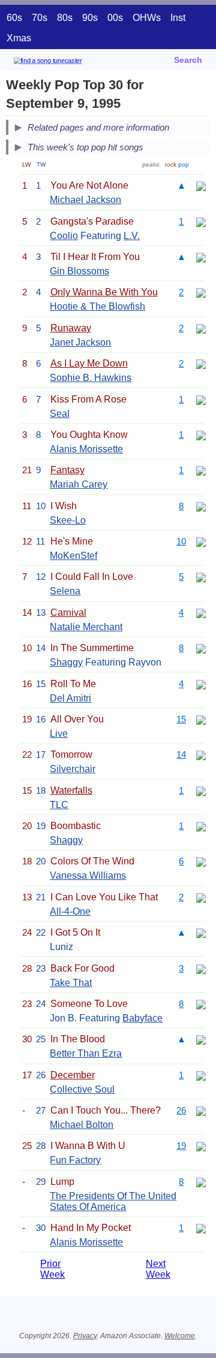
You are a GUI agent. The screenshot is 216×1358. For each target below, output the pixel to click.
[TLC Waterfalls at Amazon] (201, 790)
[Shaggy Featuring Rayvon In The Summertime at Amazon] (201, 648)
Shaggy (66, 662)
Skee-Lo (68, 520)
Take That (71, 983)
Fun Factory (75, 1160)
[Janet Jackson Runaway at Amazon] (201, 328)
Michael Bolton (81, 1125)
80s (65, 18)
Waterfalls (71, 790)
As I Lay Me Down (89, 363)
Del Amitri (70, 698)
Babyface (142, 1018)
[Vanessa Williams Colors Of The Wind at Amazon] (201, 861)
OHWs (147, 18)
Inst (177, 18)
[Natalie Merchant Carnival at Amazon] (201, 612)
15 (181, 719)
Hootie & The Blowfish (97, 306)
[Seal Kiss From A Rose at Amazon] (201, 399)
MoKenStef (73, 556)
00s (115, 18)
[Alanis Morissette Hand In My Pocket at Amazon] (201, 1228)
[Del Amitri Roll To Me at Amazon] (201, 684)
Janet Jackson (80, 342)
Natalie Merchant (86, 627)
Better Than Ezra (86, 1053)
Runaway (70, 328)
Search (188, 60)
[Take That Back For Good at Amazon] (201, 968)
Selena (65, 591)
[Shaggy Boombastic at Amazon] (201, 826)
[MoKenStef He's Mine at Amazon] (201, 541)
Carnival (68, 612)
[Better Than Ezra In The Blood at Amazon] (201, 1039)
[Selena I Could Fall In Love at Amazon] (201, 576)
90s (90, 18)
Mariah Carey (78, 484)
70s (39, 18)
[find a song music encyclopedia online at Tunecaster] (65, 63)
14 (181, 754)
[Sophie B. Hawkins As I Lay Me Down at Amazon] (201, 363)
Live (59, 733)
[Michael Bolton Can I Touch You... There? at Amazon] (201, 1110)
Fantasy (67, 470)
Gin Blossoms (79, 271)
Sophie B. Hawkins (90, 378)
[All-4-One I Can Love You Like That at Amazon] (201, 897)
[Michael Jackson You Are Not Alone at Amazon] (201, 185)
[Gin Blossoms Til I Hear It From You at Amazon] (201, 257)
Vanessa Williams (88, 875)
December (72, 1075)
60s (14, 18)
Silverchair (72, 769)
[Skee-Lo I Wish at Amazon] (201, 506)
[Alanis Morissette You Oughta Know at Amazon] (201, 435)
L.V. (132, 236)
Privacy (85, 1336)
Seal (60, 414)
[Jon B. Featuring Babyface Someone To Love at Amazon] (201, 1004)
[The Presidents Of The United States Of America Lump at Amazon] (201, 1181)
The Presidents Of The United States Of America (113, 1201)
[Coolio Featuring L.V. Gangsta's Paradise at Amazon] (201, 221)
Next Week (158, 1269)
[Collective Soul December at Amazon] (201, 1075)
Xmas (19, 38)
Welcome (179, 1336)
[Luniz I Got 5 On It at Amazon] (201, 932)
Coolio (64, 236)
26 (181, 1110)
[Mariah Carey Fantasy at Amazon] (201, 470)
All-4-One (70, 911)
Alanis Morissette (86, 449)
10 (181, 541)
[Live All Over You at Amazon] (201, 719)
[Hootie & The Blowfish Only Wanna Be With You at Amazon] (201, 292)
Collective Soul (82, 1089)
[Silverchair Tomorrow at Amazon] (201, 754)
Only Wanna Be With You (104, 292)
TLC (59, 805)
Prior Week (52, 1269)
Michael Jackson (85, 200)
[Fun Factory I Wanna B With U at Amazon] (201, 1146)
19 (181, 1146)
